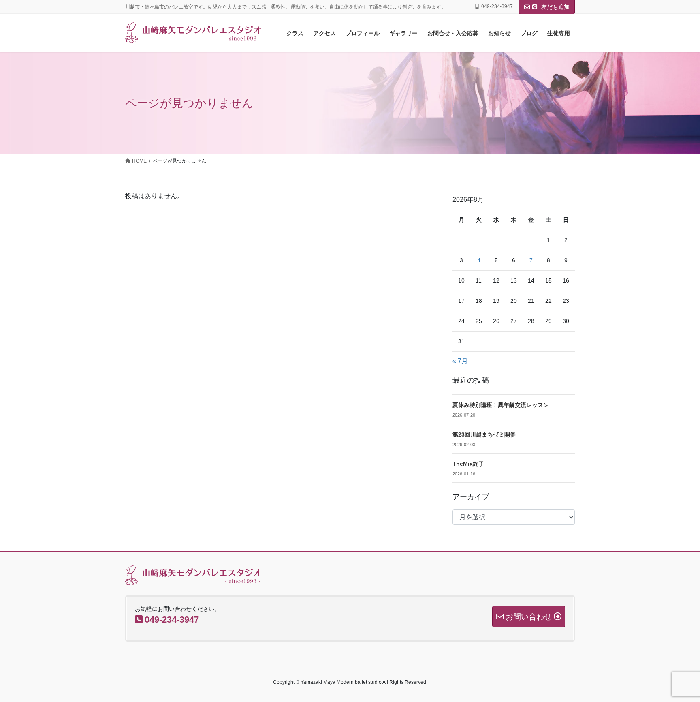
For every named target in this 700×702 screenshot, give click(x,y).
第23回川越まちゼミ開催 (484, 434)
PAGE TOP (676, 674)
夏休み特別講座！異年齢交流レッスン (500, 405)
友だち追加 (555, 7)
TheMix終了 (468, 463)
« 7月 (460, 360)
